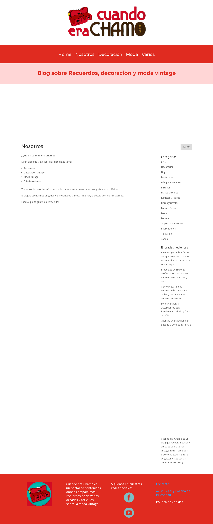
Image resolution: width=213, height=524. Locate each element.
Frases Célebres (169, 192)
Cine (163, 161)
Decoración (110, 55)
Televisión (166, 233)
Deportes (166, 172)
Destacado (167, 177)
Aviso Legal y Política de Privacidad (173, 493)
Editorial (165, 187)
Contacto (162, 484)
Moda (132, 55)
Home (65, 55)
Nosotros (85, 55)
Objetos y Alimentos (172, 223)
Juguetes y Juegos (170, 197)
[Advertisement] (106, 109)
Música (165, 218)
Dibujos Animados (171, 182)
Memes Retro (168, 208)
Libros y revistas (170, 202)
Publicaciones (168, 228)
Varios (148, 55)
